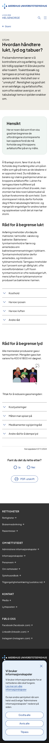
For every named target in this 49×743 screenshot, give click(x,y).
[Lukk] (41, 666)
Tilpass (24, 731)
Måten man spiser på (20, 415)
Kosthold (14, 293)
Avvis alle (24, 723)
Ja (19, 467)
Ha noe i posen (17, 302)
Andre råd (14, 319)
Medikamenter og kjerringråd (25, 424)
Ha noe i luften (17, 310)
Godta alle (24, 714)
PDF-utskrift (27, 478)
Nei (33, 467)
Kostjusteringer (18, 407)
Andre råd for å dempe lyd (23, 433)
